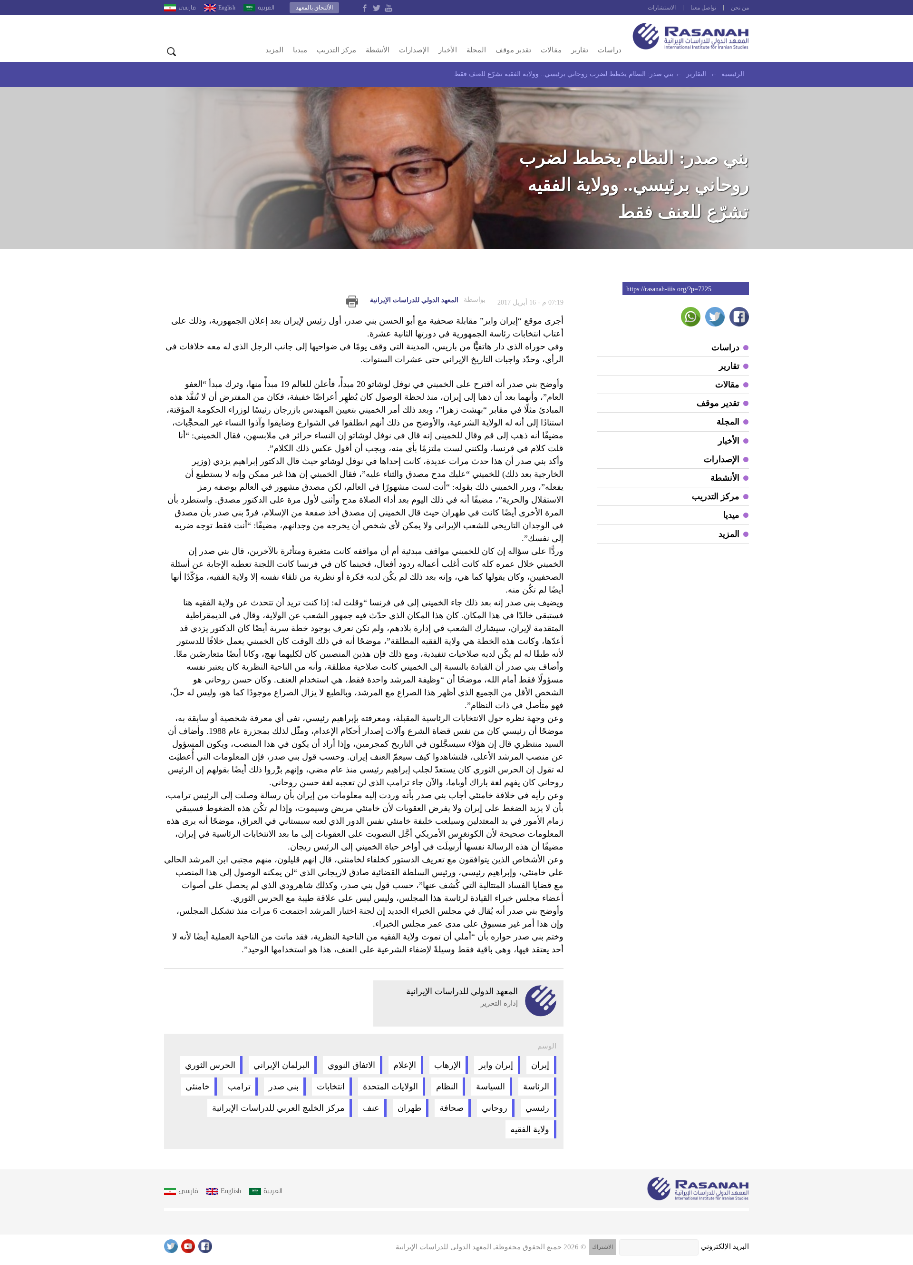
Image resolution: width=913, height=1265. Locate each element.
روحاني (494, 1108)
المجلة (476, 50)
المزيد (274, 50)
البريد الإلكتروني (725, 1246)
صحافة (451, 1108)
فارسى (187, 7)
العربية (266, 7)
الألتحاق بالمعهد (314, 7)
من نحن (740, 7)
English (226, 7)
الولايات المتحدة (390, 1086)
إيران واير (496, 1065)
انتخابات (331, 1086)
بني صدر (284, 1086)
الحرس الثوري (210, 1065)
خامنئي (197, 1086)
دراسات (610, 50)
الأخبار (447, 50)
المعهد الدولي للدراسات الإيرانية (428, 300)
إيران (540, 1065)
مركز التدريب (336, 50)
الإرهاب (447, 1065)
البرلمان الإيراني (281, 1065)
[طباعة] (352, 301)
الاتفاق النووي (351, 1065)
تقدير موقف (513, 50)
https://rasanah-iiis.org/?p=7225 (668, 289)
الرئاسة (536, 1086)
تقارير (579, 50)
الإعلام (404, 1065)
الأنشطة (377, 50)
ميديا (300, 50)
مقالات (551, 50)
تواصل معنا (703, 7)
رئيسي (537, 1108)
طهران (409, 1108)
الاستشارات (662, 7)
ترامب (239, 1086)
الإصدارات (414, 50)
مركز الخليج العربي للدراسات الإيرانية (278, 1108)
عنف (371, 1108)
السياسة (490, 1086)
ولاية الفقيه (529, 1129)
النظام (447, 1086)
